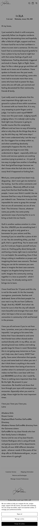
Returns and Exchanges (19, 475)
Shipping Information (27, 472)
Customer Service (11, 472)
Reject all (19, 514)
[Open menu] (36, 3)
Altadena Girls (7, 413)
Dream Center (7, 416)
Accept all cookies (19, 524)
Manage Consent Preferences (19, 479)
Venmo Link (6, 438)
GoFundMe (6, 432)
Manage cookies (19, 519)
